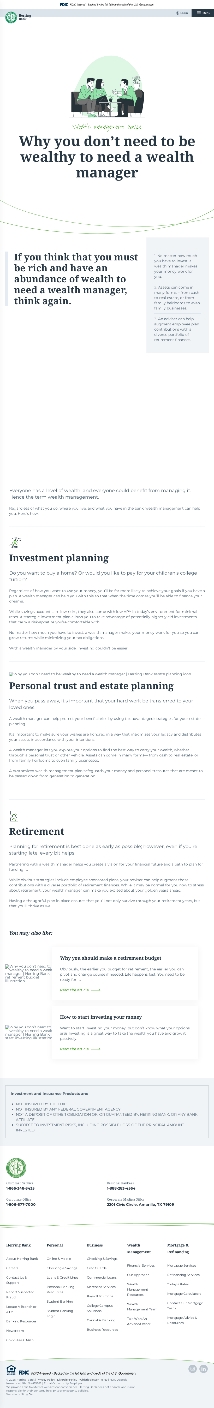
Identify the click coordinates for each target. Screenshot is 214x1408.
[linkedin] (203, 1369)
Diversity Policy (67, 1379)
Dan (31, 1394)
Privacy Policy (46, 1379)
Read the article (74, 990)
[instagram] (192, 1369)
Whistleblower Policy (93, 1379)
